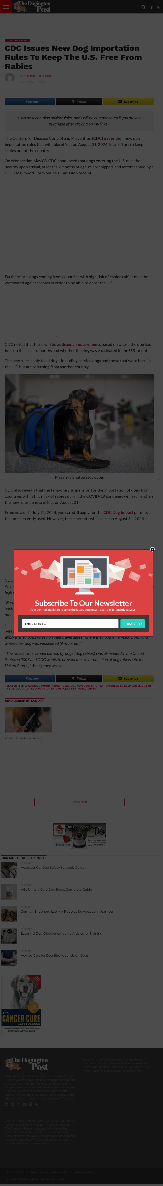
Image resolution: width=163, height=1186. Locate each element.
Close (152, 550)
